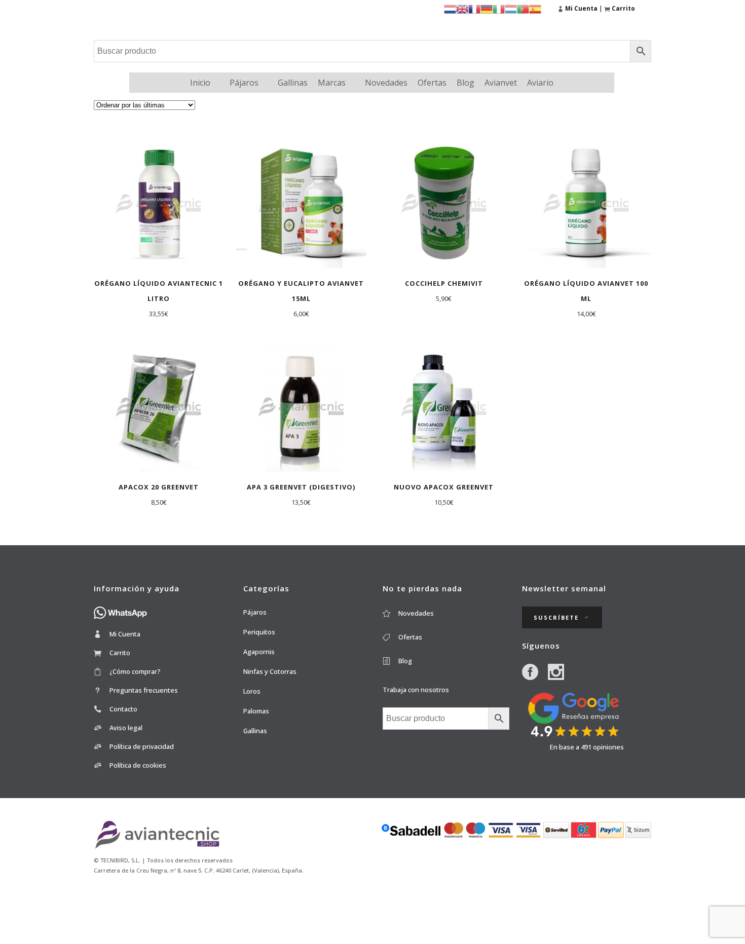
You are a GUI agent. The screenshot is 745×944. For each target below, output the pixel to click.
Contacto (123, 708)
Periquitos (259, 631)
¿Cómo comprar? (135, 671)
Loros (251, 691)
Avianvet (501, 82)
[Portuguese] (523, 8)
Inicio (200, 82)
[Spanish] (535, 8)
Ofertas (432, 82)
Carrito (119, 652)
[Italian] (499, 8)
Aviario (540, 82)
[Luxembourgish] (511, 8)
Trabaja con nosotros (416, 689)
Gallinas (293, 82)
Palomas (256, 710)
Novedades (386, 82)
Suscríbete (556, 617)
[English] (462, 8)
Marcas (332, 82)
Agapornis (259, 651)
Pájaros (244, 82)
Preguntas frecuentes (143, 690)
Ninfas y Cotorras (269, 671)
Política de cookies (137, 765)
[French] (474, 8)
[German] (486, 8)
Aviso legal (125, 727)
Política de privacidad (141, 746)
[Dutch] (450, 8)
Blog (465, 82)
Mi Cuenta (124, 633)
